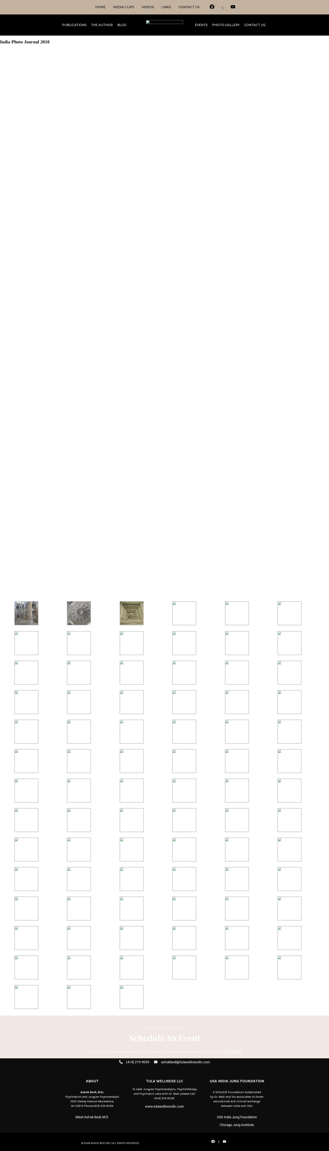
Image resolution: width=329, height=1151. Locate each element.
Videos (148, 7)
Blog (121, 25)
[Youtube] (224, 1141)
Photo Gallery (226, 25)
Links (166, 7)
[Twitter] (218, 1142)
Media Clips (123, 7)
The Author (102, 25)
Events (201, 25)
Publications (74, 25)
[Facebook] (213, 1141)
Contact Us (189, 7)
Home (100, 7)
